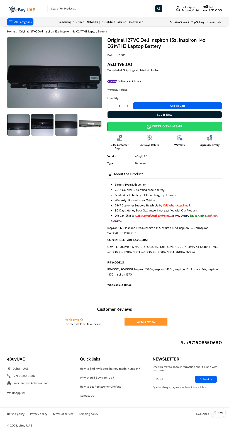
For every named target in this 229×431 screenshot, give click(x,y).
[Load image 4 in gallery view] (90, 125)
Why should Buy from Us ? (97, 377)
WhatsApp (175, 205)
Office (78, 21)
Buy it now (164, 114)
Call (165, 205)
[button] (212, 9)
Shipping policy (88, 414)
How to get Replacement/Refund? (101, 386)
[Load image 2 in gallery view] (42, 125)
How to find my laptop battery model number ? (110, 368)
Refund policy (16, 414)
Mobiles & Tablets (114, 21)
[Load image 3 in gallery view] (66, 125)
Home (11, 31)
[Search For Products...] (158, 8)
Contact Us (87, 395)
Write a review (146, 322)
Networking (93, 21)
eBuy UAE (25, 425)
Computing (65, 21)
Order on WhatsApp (166, 126)
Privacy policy (38, 414)
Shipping (128, 70)
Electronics (135, 21)
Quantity (112, 98)
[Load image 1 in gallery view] (18, 125)
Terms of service (63, 414)
